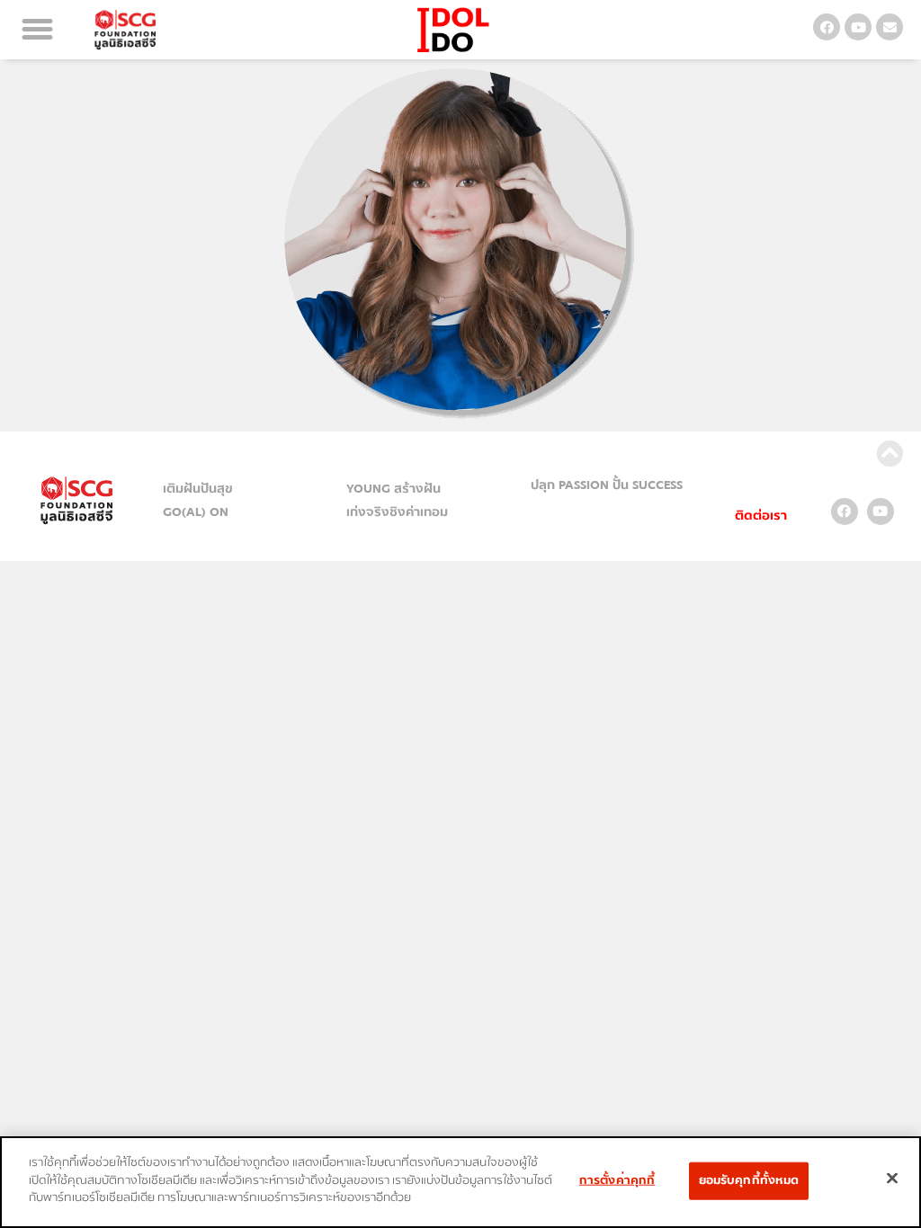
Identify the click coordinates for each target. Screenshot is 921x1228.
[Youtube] (858, 26)
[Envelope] (889, 26)
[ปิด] (892, 1178)
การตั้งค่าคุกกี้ (617, 1180)
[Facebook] (826, 26)
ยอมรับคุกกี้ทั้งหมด (749, 1180)
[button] (38, 29)
